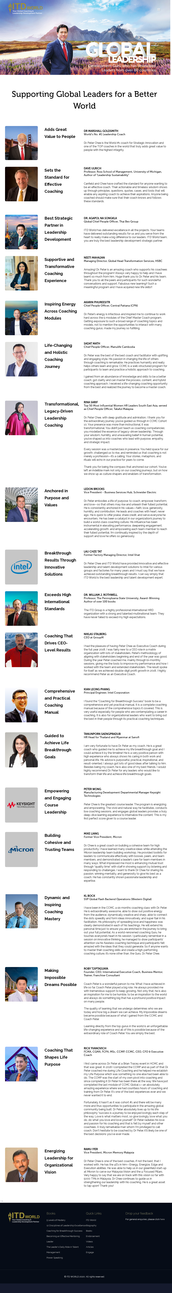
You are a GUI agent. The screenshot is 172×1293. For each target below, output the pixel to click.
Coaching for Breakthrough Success (64, 1231)
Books (89, 1231)
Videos (89, 1241)
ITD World (91, 1220)
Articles (90, 1247)
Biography (91, 1225)
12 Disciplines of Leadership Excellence (66, 1225)
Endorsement (93, 1236)
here (162, 1219)
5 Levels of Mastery (56, 1220)
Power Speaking (55, 1257)
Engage (90, 1252)
